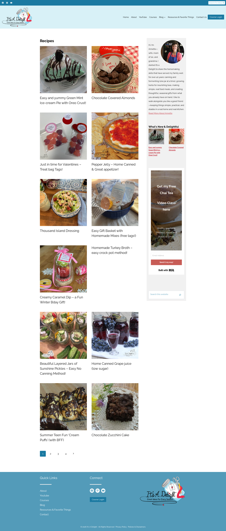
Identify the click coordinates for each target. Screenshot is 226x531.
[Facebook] (3, 3)
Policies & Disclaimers (136, 527)
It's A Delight (92, 527)
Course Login (216, 17)
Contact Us (201, 17)
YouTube (143, 17)
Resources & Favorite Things (181, 17)
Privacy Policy (121, 527)
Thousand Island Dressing (59, 231)
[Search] (180, 294)
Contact (44, 514)
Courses (153, 17)
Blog (42, 505)
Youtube (44, 495)
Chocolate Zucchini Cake (110, 435)
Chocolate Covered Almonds (113, 98)
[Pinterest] (7, 3)
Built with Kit (166, 270)
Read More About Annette (160, 113)
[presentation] (63, 69)
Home (126, 17)
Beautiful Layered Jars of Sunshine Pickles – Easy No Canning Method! (60, 368)
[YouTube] (11, 3)
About (134, 17)
